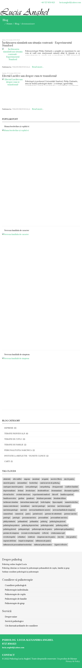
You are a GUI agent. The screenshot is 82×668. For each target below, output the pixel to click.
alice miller (17, 479)
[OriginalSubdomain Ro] (11, 2)
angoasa (27, 479)
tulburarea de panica (43, 541)
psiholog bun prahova (11, 525)
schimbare (21, 537)
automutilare (22, 483)
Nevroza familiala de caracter (16, 230)
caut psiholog (45, 487)
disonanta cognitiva (71, 491)
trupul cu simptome (26, 541)
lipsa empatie (57, 502)
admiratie (7, 479)
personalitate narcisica (59, 518)
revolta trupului (9, 537)
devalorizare (30, 491)
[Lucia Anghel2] (25, 13)
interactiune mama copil (29, 502)
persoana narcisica (29, 518)
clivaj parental (57, 487)
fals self (55, 494)
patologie (16, 518)
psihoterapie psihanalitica (63, 529)
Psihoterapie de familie (15, 598)
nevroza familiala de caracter (39, 510)
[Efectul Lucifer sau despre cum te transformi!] (12, 92)
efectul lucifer (8, 494)
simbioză (31, 537)
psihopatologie (24, 529)
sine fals (61, 537)
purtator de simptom (11, 533)
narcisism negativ (63, 506)
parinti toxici (37, 514)
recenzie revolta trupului (30, 533)
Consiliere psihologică (15, 585)
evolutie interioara (23, 494)
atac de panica (69, 479)
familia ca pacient (67, 494)
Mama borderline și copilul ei (16, 126)
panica (28, 514)
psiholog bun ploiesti (57, 521)
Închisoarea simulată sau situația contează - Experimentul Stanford (37, 44)
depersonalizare (9, 491)
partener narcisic (70, 514)
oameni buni (8, 514)
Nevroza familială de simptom (17, 354)
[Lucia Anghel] (5, 2)
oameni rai (19, 514)
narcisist (23, 510)
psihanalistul (22, 521)
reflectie (45, 533)
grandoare (30, 498)
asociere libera (56, 479)
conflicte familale (71, 487)
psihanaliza (34, 521)
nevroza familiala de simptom (64, 510)
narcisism (51, 506)
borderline (34, 483)
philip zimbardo (9, 521)
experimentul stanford (41, 494)
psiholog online (62, 525)
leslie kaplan (45, 502)
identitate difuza (60, 498)
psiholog (44, 521)
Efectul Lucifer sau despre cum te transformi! (29, 76)
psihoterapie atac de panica (42, 529)
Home (9, 23)
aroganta (45, 479)
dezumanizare (56, 491)
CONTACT (8, 655)
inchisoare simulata (10, 502)
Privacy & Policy (73, 661)
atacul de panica (9, 483)
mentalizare (25, 506)
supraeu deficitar (9, 541)
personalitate (43, 518)
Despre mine (10, 616)
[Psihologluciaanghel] (2, 2)
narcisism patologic (10, 510)
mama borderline (71, 502)
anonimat (35, 479)
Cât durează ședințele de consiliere (21, 625)
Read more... (38, 67)
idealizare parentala (44, 498)
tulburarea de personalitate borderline (17, 545)
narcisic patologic (38, 506)
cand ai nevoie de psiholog (49, 483)
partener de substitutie (53, 514)
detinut (20, 491)
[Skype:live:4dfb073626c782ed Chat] (14, 2)
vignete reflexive (60, 545)
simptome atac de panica (46, 537)
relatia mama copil (58, 533)
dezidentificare (43, 491)
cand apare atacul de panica (13, 487)
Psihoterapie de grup (14, 603)
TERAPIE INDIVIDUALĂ (21, 67)
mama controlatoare (10, 506)
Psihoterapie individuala (16, 589)
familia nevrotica (9, 498)
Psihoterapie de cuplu (15, 594)
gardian (21, 498)
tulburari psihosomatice (43, 545)
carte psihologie (31, 487)
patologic (6, 518)
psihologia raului (47, 525)
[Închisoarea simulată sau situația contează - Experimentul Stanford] (12, 56)
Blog (17, 23)
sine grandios (71, 537)
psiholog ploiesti (9, 529)
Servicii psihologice (14, 621)
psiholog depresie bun (30, 525)
